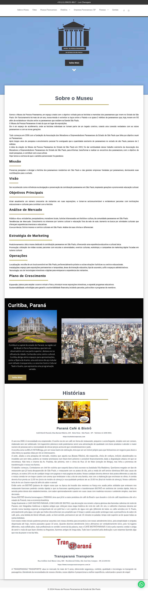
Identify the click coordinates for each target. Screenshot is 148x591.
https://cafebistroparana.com (74, 436)
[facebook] (124, 10)
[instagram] (128, 10)
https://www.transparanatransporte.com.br (74, 564)
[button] (141, 584)
